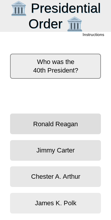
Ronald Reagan (55, 124)
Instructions (93, 34)
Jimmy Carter (55, 150)
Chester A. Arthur (55, 176)
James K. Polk (55, 203)
